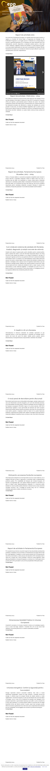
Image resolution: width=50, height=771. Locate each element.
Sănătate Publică (6, 14)
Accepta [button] (25, 768)
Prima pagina (23, 25)
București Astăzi (27, 11)
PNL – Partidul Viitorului (16, 11)
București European (37, 11)
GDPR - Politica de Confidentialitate (34, 766)
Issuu (13, 168)
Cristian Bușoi (5, 11)
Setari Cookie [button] (44, 766)
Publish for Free (40, 168)
